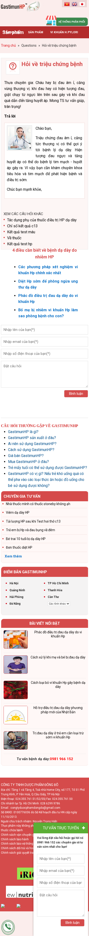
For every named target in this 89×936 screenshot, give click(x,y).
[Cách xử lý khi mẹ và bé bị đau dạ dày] (16, 665)
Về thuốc (14, 238)
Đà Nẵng (14, 603)
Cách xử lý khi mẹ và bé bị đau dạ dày (58, 657)
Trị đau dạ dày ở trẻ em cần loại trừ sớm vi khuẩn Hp (58, 735)
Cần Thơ (53, 597)
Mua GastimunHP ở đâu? (28, 461)
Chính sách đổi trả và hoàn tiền (21, 848)
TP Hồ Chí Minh (58, 583)
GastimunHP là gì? (23, 431)
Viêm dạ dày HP (17, 512)
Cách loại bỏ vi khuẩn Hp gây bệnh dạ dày (58, 685)
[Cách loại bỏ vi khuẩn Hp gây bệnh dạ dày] (16, 691)
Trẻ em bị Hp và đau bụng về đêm (30, 530)
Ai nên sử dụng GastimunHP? (32, 443)
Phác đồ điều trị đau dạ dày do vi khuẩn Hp (58, 634)
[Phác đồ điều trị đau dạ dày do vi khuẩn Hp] (16, 640)
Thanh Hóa (55, 590)
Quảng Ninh (17, 590)
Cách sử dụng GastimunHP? (31, 449)
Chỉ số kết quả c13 (22, 226)
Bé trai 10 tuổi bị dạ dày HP (26, 539)
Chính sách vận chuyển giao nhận (23, 834)
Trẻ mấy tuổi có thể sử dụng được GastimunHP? (47, 467)
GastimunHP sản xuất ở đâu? (32, 437)
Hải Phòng (16, 597)
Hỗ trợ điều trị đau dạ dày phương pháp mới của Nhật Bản (58, 710)
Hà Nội (13, 583)
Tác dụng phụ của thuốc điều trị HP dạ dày (42, 220)
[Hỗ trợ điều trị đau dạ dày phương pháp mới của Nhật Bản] (16, 716)
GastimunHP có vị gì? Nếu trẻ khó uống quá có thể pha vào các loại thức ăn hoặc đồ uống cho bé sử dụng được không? (46, 479)
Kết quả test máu (21, 232)
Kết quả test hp (19, 244)
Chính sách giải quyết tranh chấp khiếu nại (28, 852)
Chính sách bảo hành (15, 839)
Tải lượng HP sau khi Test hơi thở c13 (33, 521)
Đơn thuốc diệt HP (19, 547)
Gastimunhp (23, 12)
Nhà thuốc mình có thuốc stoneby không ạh (38, 504)
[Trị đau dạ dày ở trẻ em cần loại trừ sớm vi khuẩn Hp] (16, 741)
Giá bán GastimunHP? (26, 455)
